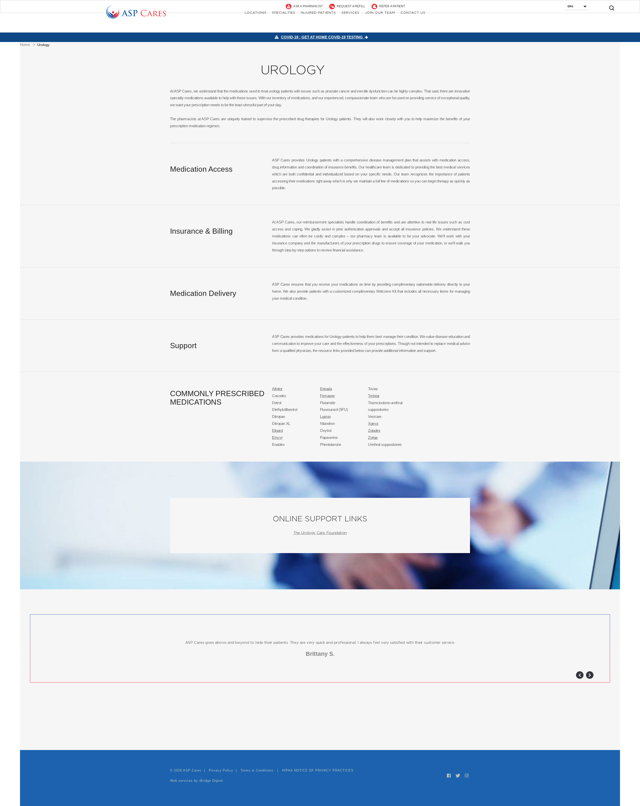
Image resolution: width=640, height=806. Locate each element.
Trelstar (374, 396)
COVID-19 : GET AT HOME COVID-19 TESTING (323, 37)
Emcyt (277, 437)
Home (25, 44)
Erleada (326, 389)
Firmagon (327, 396)
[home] (135, 11)
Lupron (325, 416)
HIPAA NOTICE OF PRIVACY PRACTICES (318, 770)
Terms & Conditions (257, 770)
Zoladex (374, 430)
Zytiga (373, 437)
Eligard (277, 430)
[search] (611, 7)
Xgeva (373, 423)
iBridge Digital (211, 781)
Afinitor (277, 389)
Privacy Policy (221, 770)
